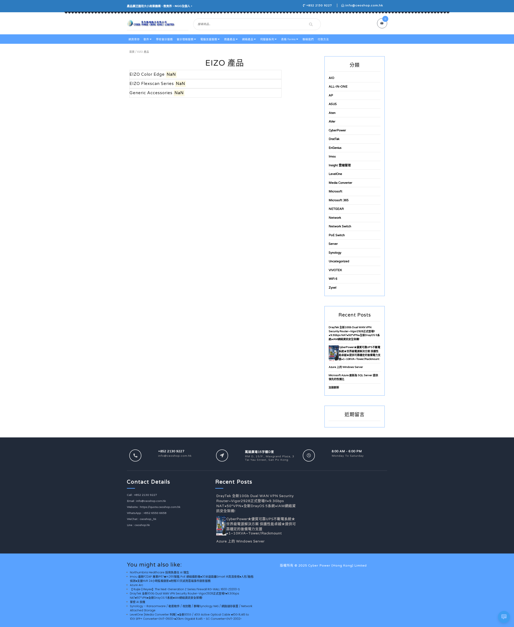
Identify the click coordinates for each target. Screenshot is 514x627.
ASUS (333, 104)
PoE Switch (337, 235)
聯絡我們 (308, 39)
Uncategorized (339, 261)
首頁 (132, 52)
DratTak (334, 139)
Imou (332, 156)
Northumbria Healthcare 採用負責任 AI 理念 (159, 572)
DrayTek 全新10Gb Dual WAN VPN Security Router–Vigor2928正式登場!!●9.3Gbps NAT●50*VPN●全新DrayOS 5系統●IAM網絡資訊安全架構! (184, 595)
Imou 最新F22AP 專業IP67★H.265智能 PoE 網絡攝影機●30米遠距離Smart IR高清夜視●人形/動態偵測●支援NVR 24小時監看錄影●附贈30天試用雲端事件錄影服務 (192, 579)
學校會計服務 (164, 39)
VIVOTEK (335, 270)
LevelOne (335, 174)
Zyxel (332, 287)
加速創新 (334, 387)
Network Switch (340, 226)
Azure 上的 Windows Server (346, 367)
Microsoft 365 (339, 200)
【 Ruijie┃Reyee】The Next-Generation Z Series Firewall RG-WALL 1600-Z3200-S (185, 589)
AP (331, 95)
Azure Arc (136, 585)
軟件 (146, 39)
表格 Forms (288, 39)
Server (333, 244)
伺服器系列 (267, 39)
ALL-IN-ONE (338, 86)
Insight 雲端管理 (340, 165)
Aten (332, 113)
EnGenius (335, 148)
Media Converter (340, 183)
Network (335, 218)
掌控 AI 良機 (137, 602)
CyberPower (337, 130)
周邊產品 (229, 39)
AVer (332, 121)
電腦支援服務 (208, 39)
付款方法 (323, 39)
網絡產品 (247, 39)
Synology (335, 252)
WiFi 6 (333, 279)
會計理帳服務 (185, 39)
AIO (331, 78)
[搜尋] (310, 24)
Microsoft (335, 191)
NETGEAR (336, 209)
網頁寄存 (134, 39)
